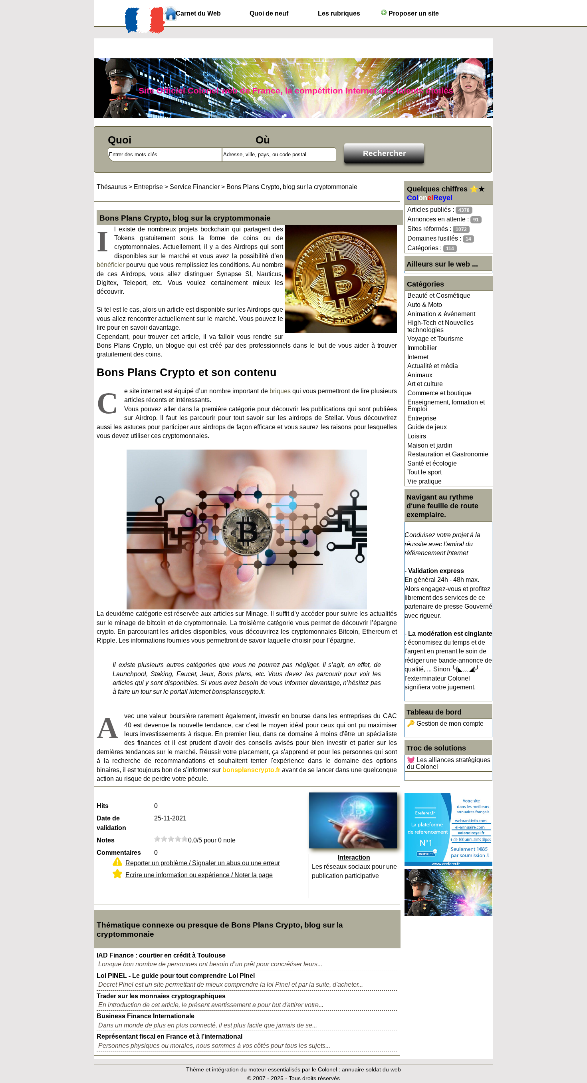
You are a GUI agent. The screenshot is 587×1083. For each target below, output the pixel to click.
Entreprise (421, 418)
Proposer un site (413, 13)
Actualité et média (432, 365)
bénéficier (111, 264)
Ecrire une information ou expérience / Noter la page (199, 875)
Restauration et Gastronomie (447, 454)
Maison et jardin (429, 445)
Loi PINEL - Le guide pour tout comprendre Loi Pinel (176, 975)
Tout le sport (424, 472)
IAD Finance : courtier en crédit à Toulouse (161, 955)
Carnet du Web (198, 13)
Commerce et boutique (439, 393)
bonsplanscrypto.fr (251, 769)
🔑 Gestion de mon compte (445, 723)
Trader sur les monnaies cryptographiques (161, 996)
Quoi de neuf (269, 13)
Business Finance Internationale (145, 1016)
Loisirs (416, 436)
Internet (417, 357)
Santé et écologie (432, 463)
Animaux (419, 375)
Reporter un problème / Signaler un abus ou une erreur (202, 863)
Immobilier (422, 347)
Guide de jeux (427, 427)
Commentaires (119, 852)
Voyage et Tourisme (435, 338)
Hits (103, 805)
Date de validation (111, 823)
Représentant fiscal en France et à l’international (169, 1036)
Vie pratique (424, 481)
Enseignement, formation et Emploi (446, 406)
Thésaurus (112, 186)
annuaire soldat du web (371, 1069)
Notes (106, 840)
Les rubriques (339, 13)
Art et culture (425, 383)
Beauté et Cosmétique (438, 295)
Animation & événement (441, 314)
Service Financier (195, 186)
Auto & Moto (424, 304)
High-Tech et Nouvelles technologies (440, 326)
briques (280, 391)
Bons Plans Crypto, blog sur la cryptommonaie (291, 186)
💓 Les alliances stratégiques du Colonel (448, 763)
